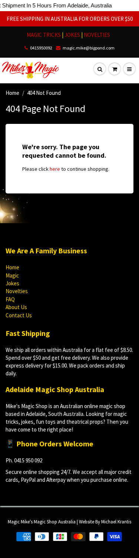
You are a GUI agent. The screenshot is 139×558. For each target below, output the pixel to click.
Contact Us (19, 315)
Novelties (17, 291)
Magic (12, 275)
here (55, 169)
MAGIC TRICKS (44, 34)
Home (12, 92)
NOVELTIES (97, 34)
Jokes (12, 283)
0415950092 (41, 48)
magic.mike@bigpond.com (89, 48)
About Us (16, 307)
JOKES (72, 34)
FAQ (10, 299)
